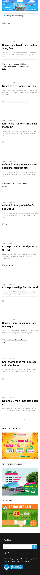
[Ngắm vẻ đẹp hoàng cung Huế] (20, 71)
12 (23, 419)
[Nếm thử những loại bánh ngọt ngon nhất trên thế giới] (20, 149)
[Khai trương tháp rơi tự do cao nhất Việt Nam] (20, 347)
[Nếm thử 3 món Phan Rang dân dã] (20, 386)
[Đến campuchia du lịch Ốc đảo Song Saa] (20, 30)
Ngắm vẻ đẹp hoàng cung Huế (19, 86)
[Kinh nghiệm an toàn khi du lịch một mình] (20, 108)
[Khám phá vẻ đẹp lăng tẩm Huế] (20, 272)
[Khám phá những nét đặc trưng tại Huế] (20, 231)
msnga (4, 42)
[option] (21, 16)
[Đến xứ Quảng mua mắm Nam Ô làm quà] (20, 308)
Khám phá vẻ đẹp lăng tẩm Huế (20, 287)
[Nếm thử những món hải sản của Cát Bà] (20, 190)
